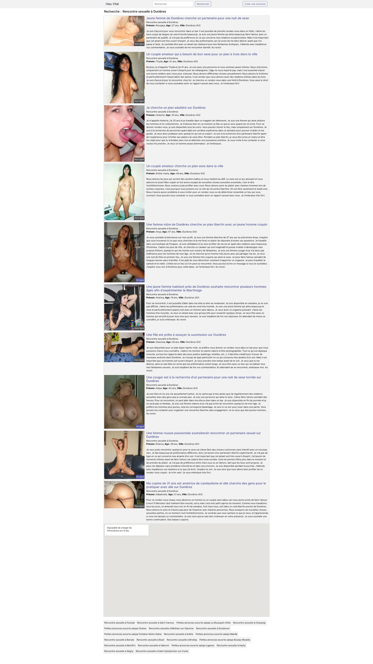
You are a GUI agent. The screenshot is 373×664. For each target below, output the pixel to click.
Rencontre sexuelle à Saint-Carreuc (155, 622)
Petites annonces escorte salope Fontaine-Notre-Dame (133, 634)
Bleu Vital (112, 4)
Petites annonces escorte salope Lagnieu (193, 645)
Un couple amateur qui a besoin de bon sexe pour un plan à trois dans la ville (201, 54)
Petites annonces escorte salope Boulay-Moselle (224, 639)
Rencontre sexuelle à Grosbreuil (212, 628)
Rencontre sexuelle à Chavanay (249, 622)
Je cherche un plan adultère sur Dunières (176, 107)
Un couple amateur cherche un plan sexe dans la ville (184, 166)
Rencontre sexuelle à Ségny (118, 651)
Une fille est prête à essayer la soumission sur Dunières (186, 335)
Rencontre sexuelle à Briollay (182, 639)
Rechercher (203, 3)
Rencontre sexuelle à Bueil (150, 639)
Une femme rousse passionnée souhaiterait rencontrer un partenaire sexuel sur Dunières (203, 434)
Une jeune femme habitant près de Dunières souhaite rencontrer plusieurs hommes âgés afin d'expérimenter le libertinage (206, 288)
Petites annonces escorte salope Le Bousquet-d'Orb (204, 622)
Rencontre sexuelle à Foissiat (119, 622)
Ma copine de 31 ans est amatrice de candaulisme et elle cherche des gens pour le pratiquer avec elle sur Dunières (206, 485)
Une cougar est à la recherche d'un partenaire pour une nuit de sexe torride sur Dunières (203, 379)
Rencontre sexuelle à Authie (178, 634)
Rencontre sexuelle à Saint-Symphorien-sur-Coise (162, 651)
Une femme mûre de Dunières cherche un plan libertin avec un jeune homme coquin (206, 224)
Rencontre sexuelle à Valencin (153, 645)
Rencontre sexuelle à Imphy (231, 645)
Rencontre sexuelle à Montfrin (120, 645)
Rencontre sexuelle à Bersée (119, 639)
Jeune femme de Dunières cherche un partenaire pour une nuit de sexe (197, 18)
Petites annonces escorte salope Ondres (125, 628)
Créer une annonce (255, 3)
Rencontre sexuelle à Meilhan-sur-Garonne (171, 628)
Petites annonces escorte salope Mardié (216, 634)
